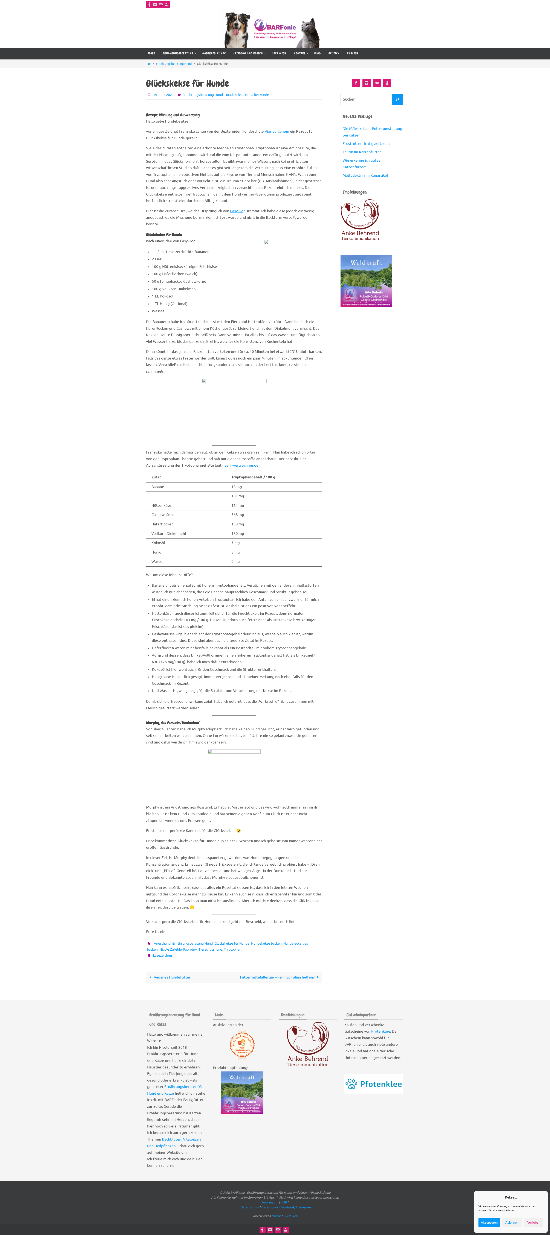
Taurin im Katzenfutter (362, 152)
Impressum (270, 1202)
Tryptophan (232, 949)
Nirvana (276, 1216)
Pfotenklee (380, 1031)
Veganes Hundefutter (172, 977)
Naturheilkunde (257, 95)
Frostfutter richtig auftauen (366, 143)
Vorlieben (533, 1222)
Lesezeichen (162, 955)
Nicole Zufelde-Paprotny (178, 949)
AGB (283, 1202)
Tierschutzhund (210, 949)
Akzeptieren (489, 1222)
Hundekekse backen (266, 943)
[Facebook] (149, 4)
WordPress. (291, 1216)
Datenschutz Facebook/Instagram (286, 1207)
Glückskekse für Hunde (231, 943)
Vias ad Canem (277, 131)
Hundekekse (234, 95)
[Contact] (160, 4)
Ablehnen (511, 1222)
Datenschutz (250, 1207)
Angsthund (162, 943)
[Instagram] (155, 4)
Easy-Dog (238, 211)
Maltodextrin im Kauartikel (365, 175)
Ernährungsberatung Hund (174, 64)
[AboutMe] (166, 4)
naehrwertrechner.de (240, 465)
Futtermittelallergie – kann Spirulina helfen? (277, 977)
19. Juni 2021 (163, 95)
